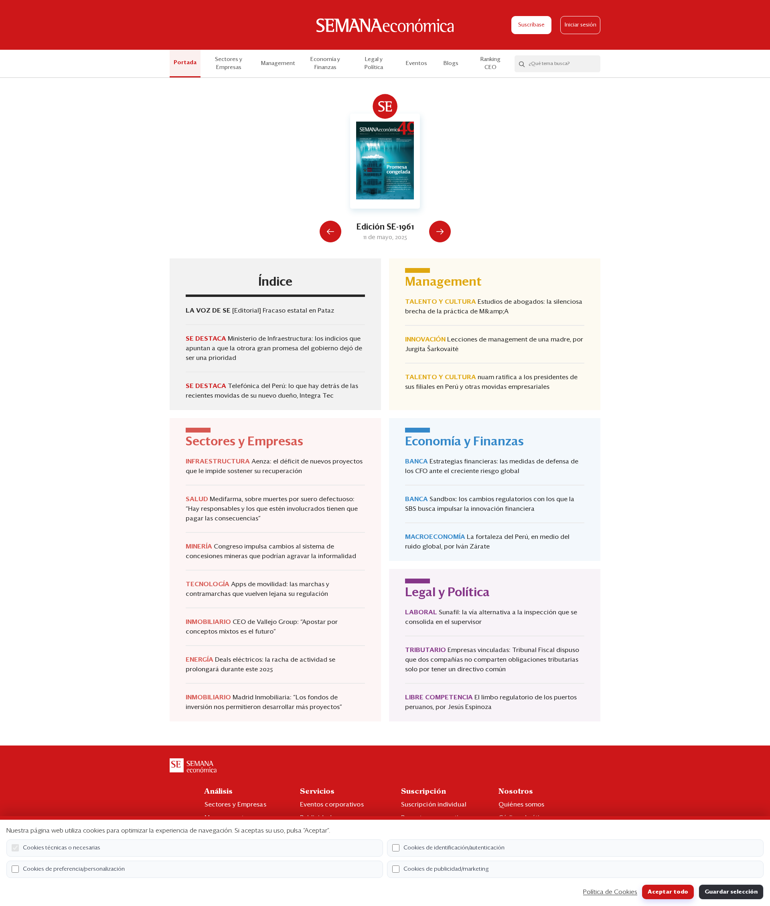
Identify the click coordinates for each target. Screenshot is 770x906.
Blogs (451, 63)
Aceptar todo (668, 892)
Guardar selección (731, 892)
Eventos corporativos (332, 804)
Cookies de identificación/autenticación (454, 848)
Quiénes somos (521, 804)
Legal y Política (374, 63)
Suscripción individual (433, 804)
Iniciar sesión (580, 25)
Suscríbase (531, 25)
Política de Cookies (610, 892)
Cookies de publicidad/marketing (446, 869)
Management (278, 63)
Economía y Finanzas (325, 63)
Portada (185, 62)
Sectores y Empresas (228, 63)
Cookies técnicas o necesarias (61, 848)
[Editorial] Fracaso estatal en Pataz (283, 310)
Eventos (416, 63)
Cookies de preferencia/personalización (74, 869)
